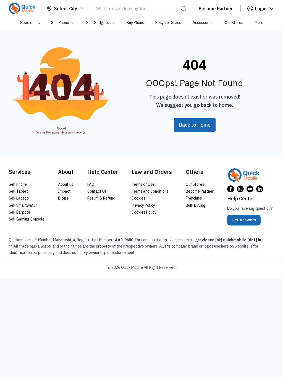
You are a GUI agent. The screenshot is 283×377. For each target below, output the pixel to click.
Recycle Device (168, 22)
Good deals (30, 22)
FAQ (90, 184)
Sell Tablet (18, 191)
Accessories (202, 22)
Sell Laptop (19, 198)
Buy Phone (135, 22)
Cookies (138, 198)
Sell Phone (60, 22)
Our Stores (234, 22)
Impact (64, 191)
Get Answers (244, 219)
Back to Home (195, 125)
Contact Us (97, 191)
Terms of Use (143, 184)
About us (65, 184)
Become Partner (200, 191)
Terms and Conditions (150, 191)
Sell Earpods (20, 212)
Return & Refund (101, 198)
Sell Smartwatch (23, 205)
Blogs (63, 198)
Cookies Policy (144, 212)
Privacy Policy (143, 205)
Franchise (194, 198)
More (258, 22)
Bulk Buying (196, 205)
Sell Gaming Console (26, 219)
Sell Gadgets (97, 22)
